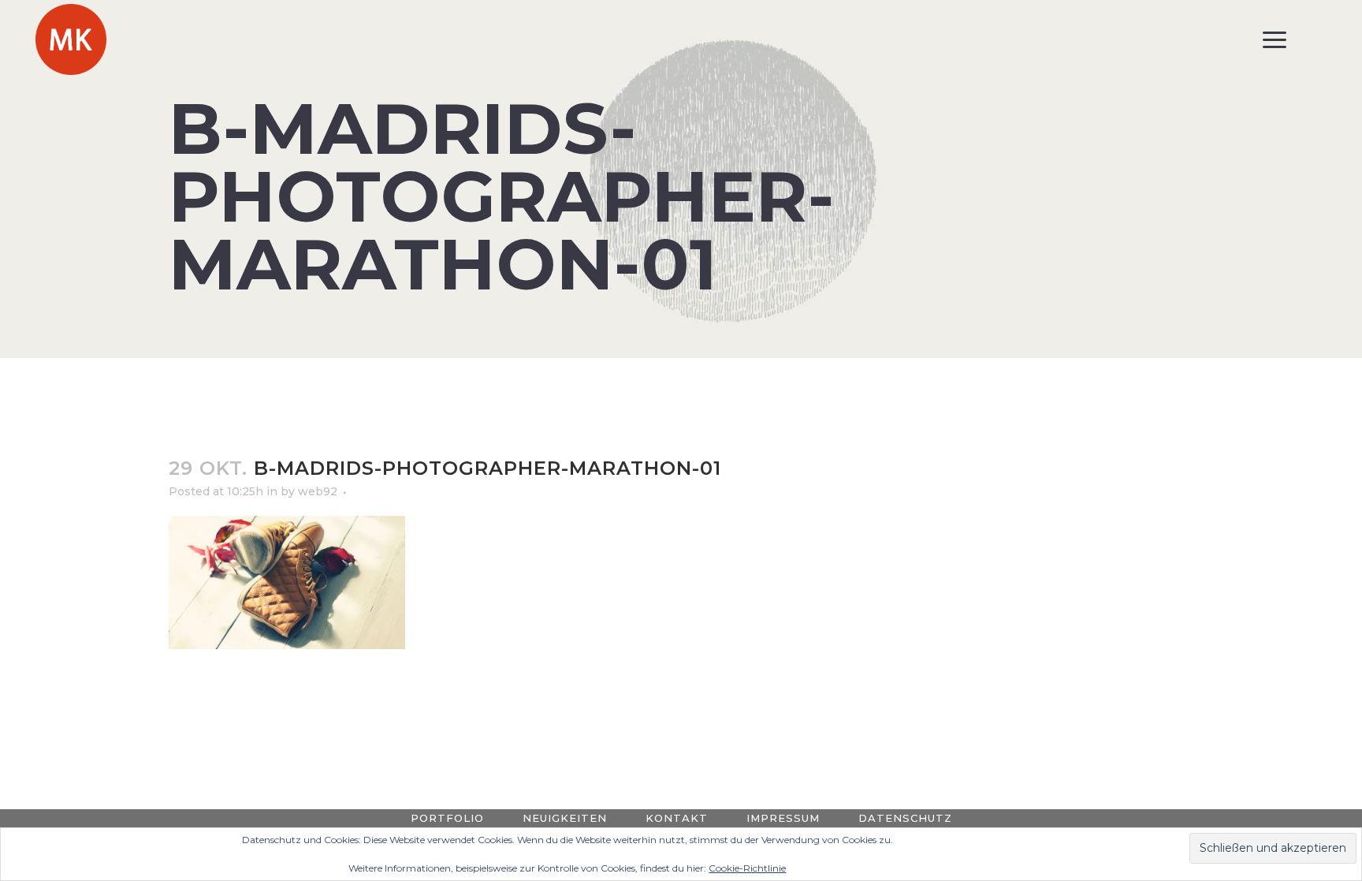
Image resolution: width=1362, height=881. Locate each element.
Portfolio (447, 818)
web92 (317, 491)
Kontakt (677, 818)
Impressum (783, 818)
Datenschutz (905, 818)
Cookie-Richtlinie (747, 868)
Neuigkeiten (565, 818)
